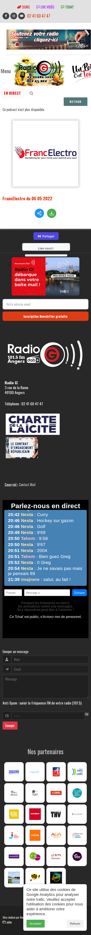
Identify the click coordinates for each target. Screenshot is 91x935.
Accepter (35, 923)
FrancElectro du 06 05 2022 (27, 198)
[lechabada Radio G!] (35, 814)
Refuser (75, 923)
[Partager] (39, 213)
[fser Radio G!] (35, 793)
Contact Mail (27, 484)
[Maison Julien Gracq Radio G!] (77, 814)
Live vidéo (47, 7)
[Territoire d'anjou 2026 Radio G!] (14, 772)
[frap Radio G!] (77, 793)
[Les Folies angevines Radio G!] (77, 856)
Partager (46, 236)
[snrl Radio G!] (56, 793)
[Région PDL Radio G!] (77, 772)
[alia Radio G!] (56, 835)
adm (9, 922)
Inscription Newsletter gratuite (45, 316)
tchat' (69, 7)
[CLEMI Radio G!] (56, 856)
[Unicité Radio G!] (35, 835)
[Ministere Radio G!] (14, 793)
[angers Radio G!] (56, 772)
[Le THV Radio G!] (56, 814)
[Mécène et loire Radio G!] (35, 772)
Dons (25, 7)
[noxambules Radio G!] (14, 856)
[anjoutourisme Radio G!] (35, 856)
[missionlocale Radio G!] (77, 835)
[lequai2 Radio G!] (14, 814)
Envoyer (10, 725)
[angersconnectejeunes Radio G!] (14, 835)
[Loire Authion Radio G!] (14, 877)
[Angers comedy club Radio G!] (56, 877)
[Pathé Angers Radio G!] (35, 877)
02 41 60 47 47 (38, 16)
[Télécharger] (51, 213)
